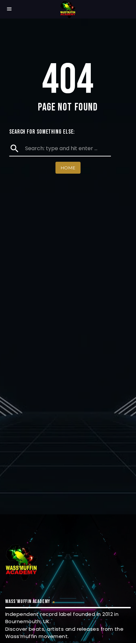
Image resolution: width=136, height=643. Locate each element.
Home (68, 167)
